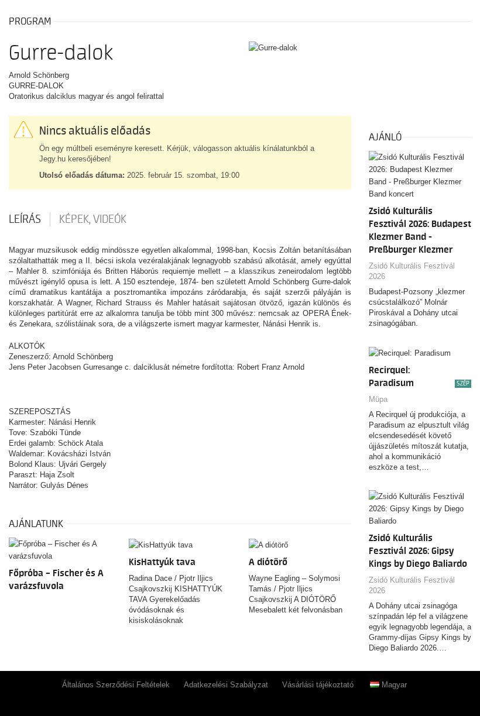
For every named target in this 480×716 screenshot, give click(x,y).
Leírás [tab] (25, 219)
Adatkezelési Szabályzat (226, 684)
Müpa (378, 399)
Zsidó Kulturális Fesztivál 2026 (412, 271)
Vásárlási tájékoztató (318, 684)
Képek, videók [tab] (92, 219)
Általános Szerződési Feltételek (116, 684)
